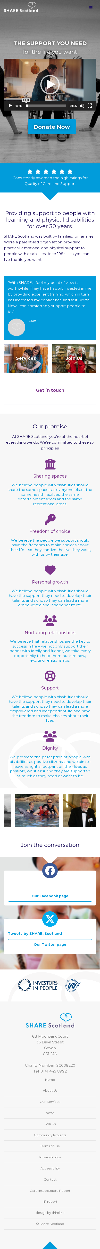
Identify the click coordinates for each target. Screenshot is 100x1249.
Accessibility (50, 1168)
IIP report (50, 1201)
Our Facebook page (50, 896)
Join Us (50, 1124)
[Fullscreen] (89, 105)
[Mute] (82, 105)
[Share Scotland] (21, 4)
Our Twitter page (50, 944)
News (50, 1113)
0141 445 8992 (54, 1071)
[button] (50, 84)
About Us (50, 1090)
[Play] (10, 105)
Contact (50, 1179)
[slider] (46, 105)
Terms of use (50, 1146)
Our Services (50, 1102)
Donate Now (52, 126)
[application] (50, 85)
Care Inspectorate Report (50, 1191)
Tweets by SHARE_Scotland (35, 933)
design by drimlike (50, 1213)
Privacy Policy (50, 1157)
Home (50, 1079)
